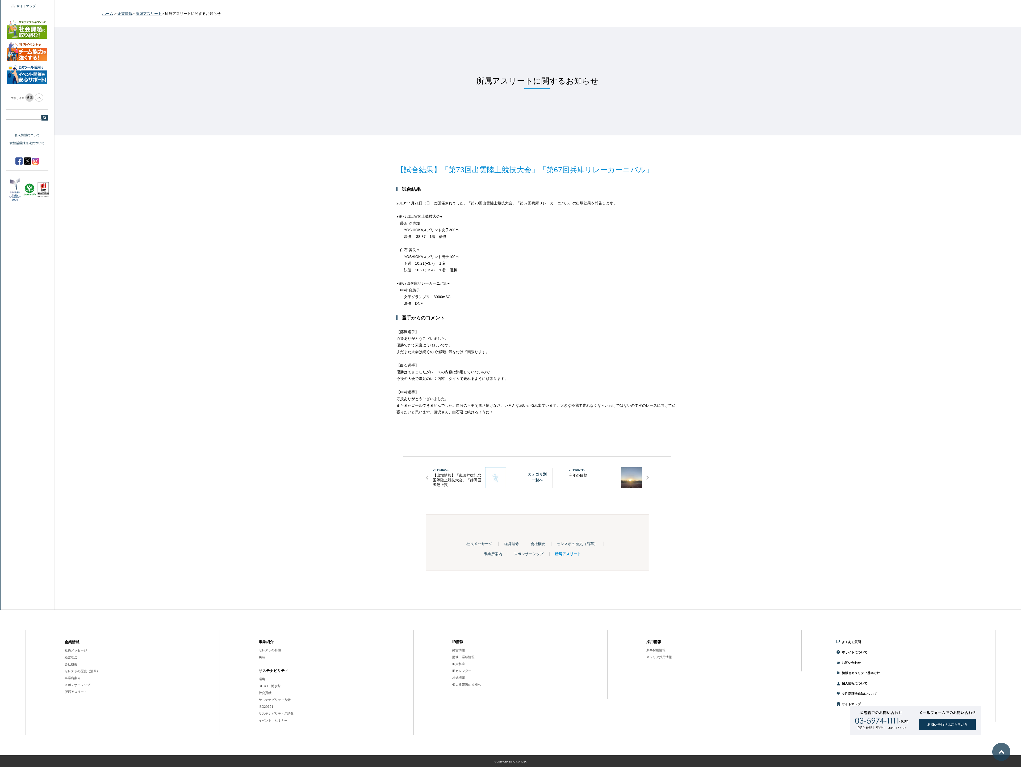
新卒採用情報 (656, 650)
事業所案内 (493, 554)
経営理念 (511, 544)
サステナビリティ (273, 671)
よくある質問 (851, 642)
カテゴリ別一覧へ (537, 477)
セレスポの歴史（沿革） (577, 544)
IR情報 (457, 642)
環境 (262, 679)
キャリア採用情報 (659, 657)
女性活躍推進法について (27, 143)
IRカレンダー (461, 671)
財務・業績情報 (463, 657)
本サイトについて (854, 652)
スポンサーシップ (528, 554)
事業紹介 (266, 642)
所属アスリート (149, 13)
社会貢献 (265, 693)
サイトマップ (26, 6)
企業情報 (125, 13)
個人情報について (27, 135)
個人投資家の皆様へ (466, 685)
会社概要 (537, 544)
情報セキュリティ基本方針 (861, 673)
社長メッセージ (479, 544)
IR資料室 (458, 664)
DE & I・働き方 (270, 686)
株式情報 (458, 678)
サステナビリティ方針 (275, 700)
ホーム (107, 13)
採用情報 (653, 642)
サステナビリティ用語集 (276, 713)
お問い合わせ (851, 663)
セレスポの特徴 (270, 650)
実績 (262, 657)
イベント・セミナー (273, 720)
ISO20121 (266, 707)
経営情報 (458, 650)
